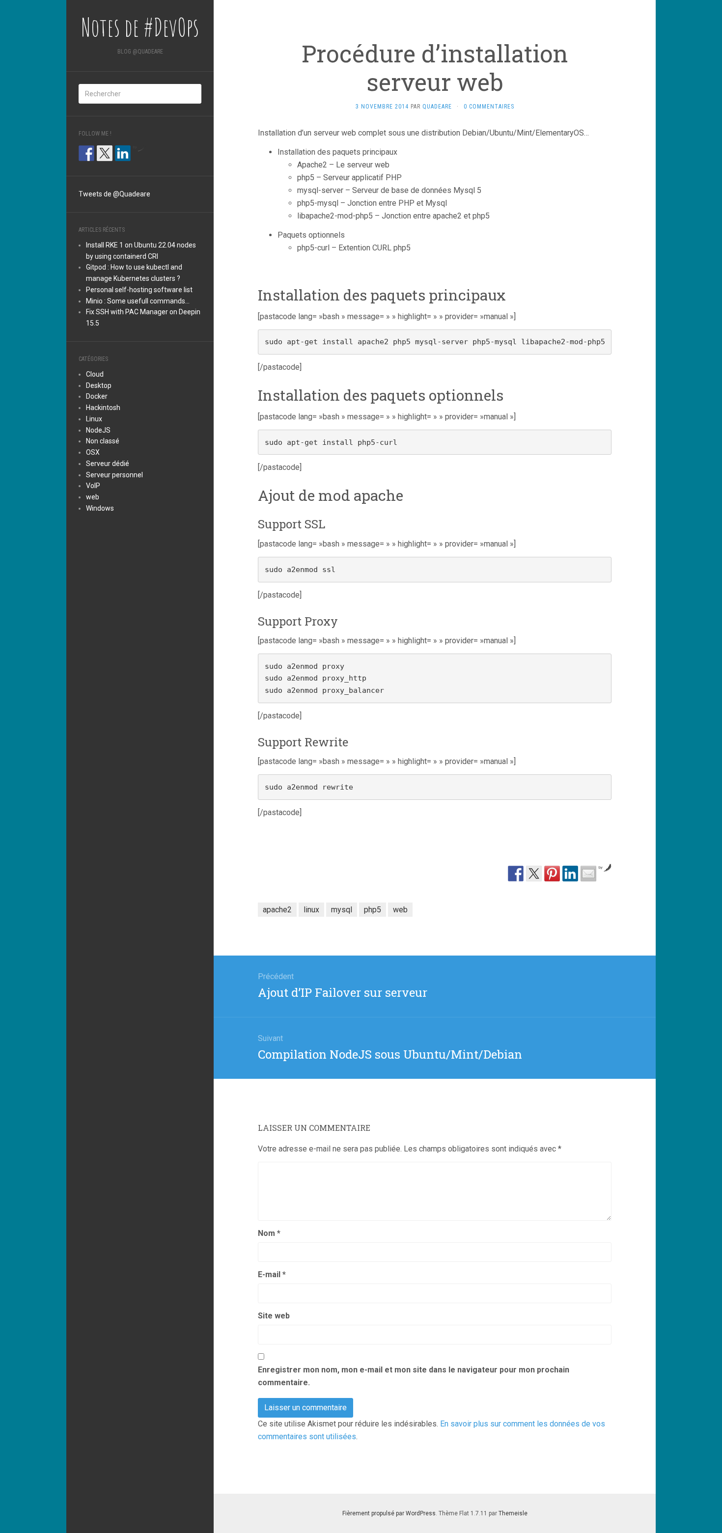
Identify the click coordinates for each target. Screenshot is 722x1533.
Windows (100, 508)
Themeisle (513, 1513)
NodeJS (98, 430)
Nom (269, 1233)
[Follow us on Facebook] (86, 153)
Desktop (98, 385)
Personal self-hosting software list (139, 290)
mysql (341, 909)
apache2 (277, 909)
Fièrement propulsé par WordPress (389, 1513)
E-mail (272, 1274)
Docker (97, 396)
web (92, 497)
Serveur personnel (114, 475)
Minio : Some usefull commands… (138, 301)
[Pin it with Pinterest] (552, 873)
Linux (94, 419)
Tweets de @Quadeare (114, 194)
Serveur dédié (107, 463)
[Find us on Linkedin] (123, 153)
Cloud (95, 374)
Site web (274, 1315)
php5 (372, 909)
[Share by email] (588, 873)
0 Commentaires (489, 106)
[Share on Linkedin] (570, 873)
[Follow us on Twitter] (104, 153)
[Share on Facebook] (516, 873)
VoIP (93, 486)
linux (311, 909)
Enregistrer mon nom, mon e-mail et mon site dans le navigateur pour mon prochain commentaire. (413, 1376)
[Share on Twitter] (534, 873)
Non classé (102, 441)
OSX (93, 452)
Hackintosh (103, 407)
